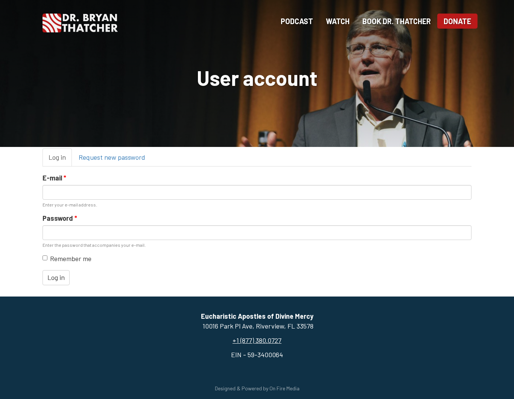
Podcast (297, 21)
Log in (60, 160)
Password (60, 218)
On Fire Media (284, 388)
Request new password (112, 157)
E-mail (54, 178)
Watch (338, 21)
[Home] (80, 22)
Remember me (70, 258)
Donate (457, 21)
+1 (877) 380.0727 (257, 340)
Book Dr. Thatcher (396, 21)
